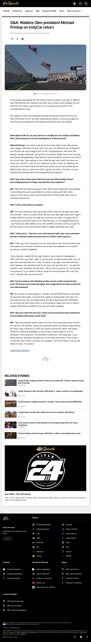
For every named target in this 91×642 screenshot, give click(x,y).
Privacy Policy (66, 622)
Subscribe (7, 538)
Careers (12, 622)
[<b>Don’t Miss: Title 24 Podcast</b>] (45, 468)
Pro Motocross (17, 11)
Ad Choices (57, 622)
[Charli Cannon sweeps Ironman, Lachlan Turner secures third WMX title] (11, 404)
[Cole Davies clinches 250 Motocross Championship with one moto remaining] (11, 425)
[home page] (11, 3)
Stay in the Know (9, 527)
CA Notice (23, 624)
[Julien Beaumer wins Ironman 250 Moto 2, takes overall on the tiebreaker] (11, 393)
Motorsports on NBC (49, 11)
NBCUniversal (15, 628)
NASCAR (6, 11)
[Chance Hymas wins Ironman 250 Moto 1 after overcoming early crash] (11, 435)
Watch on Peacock (73, 11)
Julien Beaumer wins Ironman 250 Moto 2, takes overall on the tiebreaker (50, 391)
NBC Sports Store (38, 622)
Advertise (6, 622)
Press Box (49, 622)
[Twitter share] (17, 39)
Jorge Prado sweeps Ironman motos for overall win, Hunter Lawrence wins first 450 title (51, 381)
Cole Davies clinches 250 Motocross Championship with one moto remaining (47, 424)
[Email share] (22, 39)
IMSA (38, 11)
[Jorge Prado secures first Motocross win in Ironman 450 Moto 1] (11, 414)
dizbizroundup (17, 33)
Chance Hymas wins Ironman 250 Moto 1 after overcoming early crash (49, 433)
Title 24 (61, 11)
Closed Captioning (22, 622)
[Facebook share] (12, 39)
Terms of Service (33, 624)
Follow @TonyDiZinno (19, 350)
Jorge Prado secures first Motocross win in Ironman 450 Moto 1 (46, 412)
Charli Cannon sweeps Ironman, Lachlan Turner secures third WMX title (50, 402)
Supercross (29, 11)
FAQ (30, 622)
